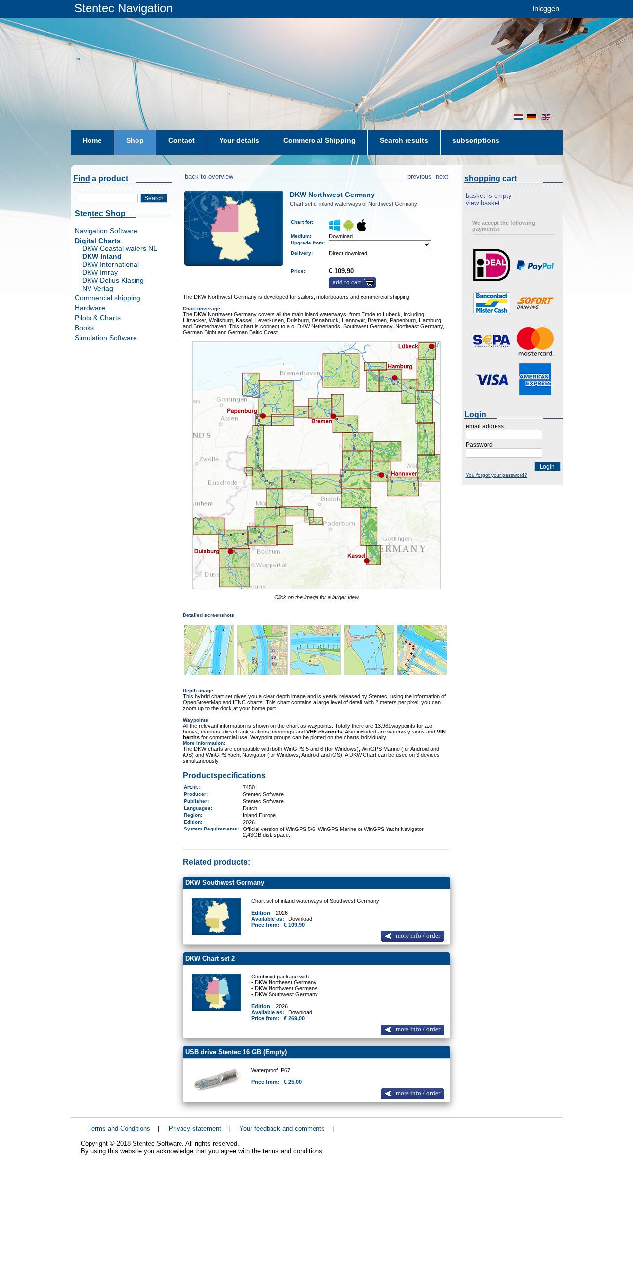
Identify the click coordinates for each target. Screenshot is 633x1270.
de (532, 117)
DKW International (110, 264)
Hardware (90, 308)
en (547, 117)
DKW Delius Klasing (113, 280)
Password (479, 444)
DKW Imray (100, 272)
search (154, 198)
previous (420, 175)
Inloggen (545, 8)
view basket (483, 203)
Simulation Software (106, 338)
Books (84, 328)
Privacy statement (195, 1128)
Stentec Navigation (123, 8)
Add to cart (347, 282)
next (442, 175)
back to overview (208, 175)
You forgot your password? (496, 475)
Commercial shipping (107, 298)
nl (518, 117)
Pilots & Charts (98, 318)
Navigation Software (106, 231)
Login (547, 466)
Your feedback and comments (282, 1128)
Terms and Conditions (119, 1128)
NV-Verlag (97, 288)
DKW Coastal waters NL (119, 248)
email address (485, 426)
